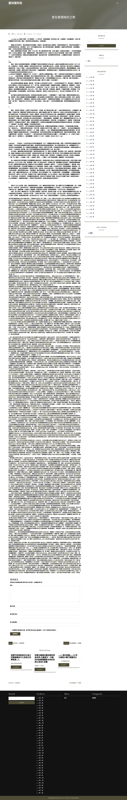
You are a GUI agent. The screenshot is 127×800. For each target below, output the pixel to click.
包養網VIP (38, 230)
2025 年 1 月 (91, 147)
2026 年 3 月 (91, 95)
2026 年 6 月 (91, 84)
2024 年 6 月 (91, 172)
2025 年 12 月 (91, 106)
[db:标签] (90, 233)
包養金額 (12, 244)
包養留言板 (58, 78)
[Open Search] (117, 3)
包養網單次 (18, 249)
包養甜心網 (56, 211)
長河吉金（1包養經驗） (15, 683)
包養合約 (65, 202)
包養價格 (75, 230)
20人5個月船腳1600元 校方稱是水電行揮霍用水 (67, 656)
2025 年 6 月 (91, 128)
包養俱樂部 (64, 212)
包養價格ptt (63, 195)
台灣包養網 (31, 118)
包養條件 (56, 53)
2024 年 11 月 (91, 154)
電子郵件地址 (14, 614)
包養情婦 (11, 279)
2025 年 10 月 (91, 114)
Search (101, 46)
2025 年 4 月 (91, 136)
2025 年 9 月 (91, 117)
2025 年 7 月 (91, 125)
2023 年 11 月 (91, 198)
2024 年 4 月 (91, 180)
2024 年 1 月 (91, 191)
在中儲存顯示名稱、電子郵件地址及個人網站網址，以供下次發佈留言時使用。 (34, 630)
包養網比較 (54, 91)
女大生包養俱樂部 (33, 212)
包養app (40, 204)
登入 (89, 61)
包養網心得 (15, 39)
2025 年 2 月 (91, 143)
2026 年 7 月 (91, 81)
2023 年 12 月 (91, 195)
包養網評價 (37, 216)
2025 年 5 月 (91, 132)
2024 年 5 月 (91, 176)
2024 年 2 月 (91, 187)
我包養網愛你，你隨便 (75, 683)
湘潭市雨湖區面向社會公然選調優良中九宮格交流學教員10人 (21, 657)
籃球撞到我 (15, 3)
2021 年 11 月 (91, 217)
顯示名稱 (13, 606)
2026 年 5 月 (91, 88)
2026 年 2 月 (91, 99)
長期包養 (55, 204)
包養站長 (29, 72)
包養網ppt (28, 198)
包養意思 (36, 164)
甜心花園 (17, 85)
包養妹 (15, 214)
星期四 (94, 698)
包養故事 (51, 66)
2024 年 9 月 (91, 161)
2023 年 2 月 (91, 213)
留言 (11, 585)
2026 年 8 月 (91, 77)
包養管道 (74, 70)
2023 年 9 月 (91, 206)
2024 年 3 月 (91, 183)
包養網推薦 (11, 143)
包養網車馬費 (14, 116)
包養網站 (76, 205)
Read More (16, 667)
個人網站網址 (13, 622)
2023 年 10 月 (91, 202)
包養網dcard (26, 207)
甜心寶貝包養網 (34, 302)
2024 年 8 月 (91, 165)
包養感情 (12, 216)
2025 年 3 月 (91, 139)
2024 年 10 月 (91, 158)
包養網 (70, 64)
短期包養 (61, 237)
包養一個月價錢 (45, 225)
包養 (10, 62)
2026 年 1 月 (91, 103)
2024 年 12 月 (91, 150)
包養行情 (64, 91)
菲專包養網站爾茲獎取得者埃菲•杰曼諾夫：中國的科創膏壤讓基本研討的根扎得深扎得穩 (45, 658)
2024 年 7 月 (91, 169)
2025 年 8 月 (91, 121)
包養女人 (19, 308)
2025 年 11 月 (91, 110)
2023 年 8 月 (91, 209)
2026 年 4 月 (91, 92)
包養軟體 (47, 228)
